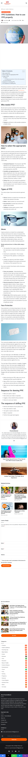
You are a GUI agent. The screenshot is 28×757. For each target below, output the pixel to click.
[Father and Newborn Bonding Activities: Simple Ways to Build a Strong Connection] (5, 612)
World (3, 684)
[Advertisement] (14, 56)
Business (4, 656)
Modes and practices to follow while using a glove (15, 79)
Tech (3, 658)
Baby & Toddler (5, 662)
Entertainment (5, 667)
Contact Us (3, 720)
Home (3, 9)
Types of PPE (6, 76)
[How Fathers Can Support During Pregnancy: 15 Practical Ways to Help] (5, 607)
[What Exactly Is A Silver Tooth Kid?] (21, 506)
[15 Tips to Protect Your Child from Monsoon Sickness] (7, 490)
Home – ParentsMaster (6, 715)
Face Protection (8, 80)
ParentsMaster (6, 20)
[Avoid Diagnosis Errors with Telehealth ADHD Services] (7, 506)
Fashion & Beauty (6, 665)
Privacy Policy (4, 722)
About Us (3, 718)
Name (2, 543)
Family (3, 654)
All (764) (14, 635)
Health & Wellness (9, 9)
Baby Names (5, 652)
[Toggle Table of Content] (22, 71)
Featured (4, 678)
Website (3, 554)
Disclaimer (3, 724)
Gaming (3, 673)
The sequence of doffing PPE (9, 83)
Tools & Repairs (5, 680)
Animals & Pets (5, 682)
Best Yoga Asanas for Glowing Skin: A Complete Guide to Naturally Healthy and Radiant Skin (18, 624)
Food (3, 671)
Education (4, 660)
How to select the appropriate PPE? (10, 74)
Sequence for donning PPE (9, 81)
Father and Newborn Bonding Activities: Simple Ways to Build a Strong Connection (17, 612)
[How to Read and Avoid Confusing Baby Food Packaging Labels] (5, 630)
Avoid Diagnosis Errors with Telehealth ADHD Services (6, 512)
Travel (3, 669)
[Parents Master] (7, 3)
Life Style (4, 686)
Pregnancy (4, 675)
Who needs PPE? (6, 73)
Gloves (6, 77)
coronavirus (21, 90)
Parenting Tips (5, 649)
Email (2, 548)
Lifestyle (4, 645)
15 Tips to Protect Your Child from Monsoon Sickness (6, 496)
